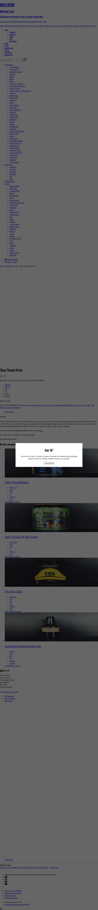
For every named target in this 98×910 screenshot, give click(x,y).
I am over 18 (49, 463)
